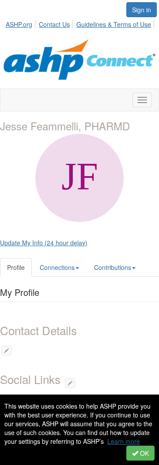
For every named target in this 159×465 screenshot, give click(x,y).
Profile (16, 267)
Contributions (112, 267)
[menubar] (81, 23)
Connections (57, 267)
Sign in (141, 9)
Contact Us (54, 24)
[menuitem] (21, 23)
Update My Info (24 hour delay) (43, 242)
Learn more (123, 441)
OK (143, 453)
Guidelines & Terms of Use (113, 24)
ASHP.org (19, 24)
